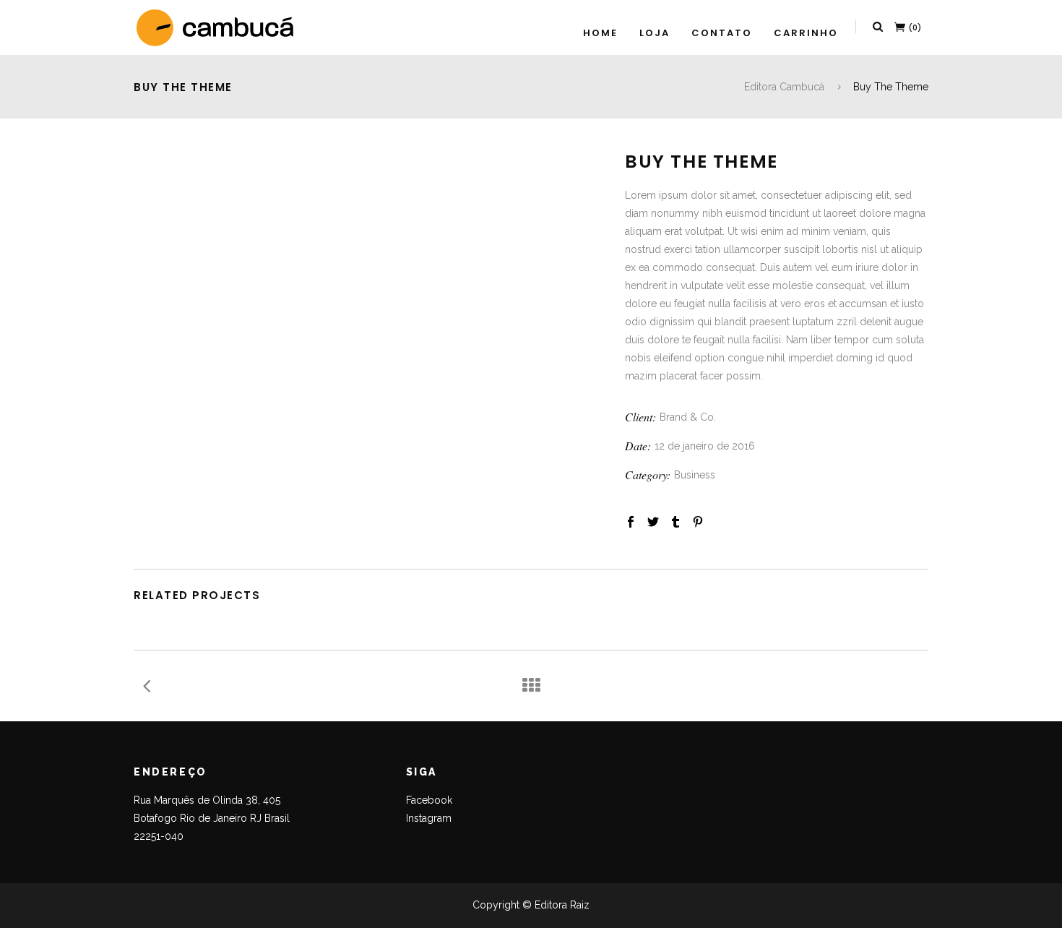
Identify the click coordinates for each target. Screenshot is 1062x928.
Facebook (429, 800)
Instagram (429, 818)
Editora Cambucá (784, 87)
